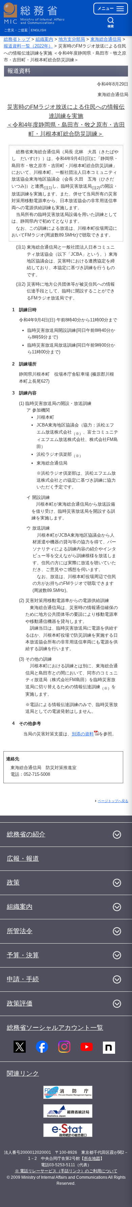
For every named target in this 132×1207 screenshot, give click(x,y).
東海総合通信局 (105, 39)
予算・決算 (23, 955)
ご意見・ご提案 (16, 30)
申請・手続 (23, 979)
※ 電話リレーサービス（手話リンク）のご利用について (66, 1171)
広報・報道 (23, 858)
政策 (13, 882)
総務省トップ (17, 39)
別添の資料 (83, 733)
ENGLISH (38, 30)
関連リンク (23, 1073)
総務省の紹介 (26, 834)
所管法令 (19, 930)
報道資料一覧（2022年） (28, 46)
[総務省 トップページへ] (34, 13)
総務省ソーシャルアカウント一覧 (55, 1027)
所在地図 (92, 1158)
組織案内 (44, 39)
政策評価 (19, 1003)
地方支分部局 (72, 39)
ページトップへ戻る (113, 801)
